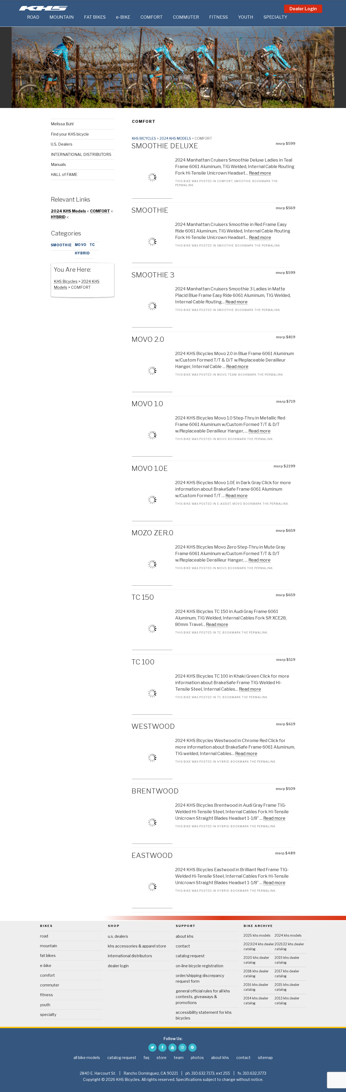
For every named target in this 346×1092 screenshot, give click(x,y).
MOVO (222, 374)
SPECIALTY (275, 17)
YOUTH (245, 17)
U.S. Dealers (61, 144)
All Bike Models (87, 1057)
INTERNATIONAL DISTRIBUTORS (81, 154)
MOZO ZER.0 (152, 533)
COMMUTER (186, 17)
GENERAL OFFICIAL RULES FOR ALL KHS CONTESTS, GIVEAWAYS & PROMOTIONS (203, 997)
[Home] (21, 17)
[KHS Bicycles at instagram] (182, 1048)
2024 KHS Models (175, 138)
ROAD (33, 17)
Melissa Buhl (62, 124)
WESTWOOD (153, 726)
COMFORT (152, 17)
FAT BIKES (95, 17)
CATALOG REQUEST (190, 955)
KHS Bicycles (144, 138)
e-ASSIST (224, 503)
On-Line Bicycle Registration (199, 965)
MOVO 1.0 (147, 403)
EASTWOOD (152, 855)
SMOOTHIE (242, 181)
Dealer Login (303, 8)
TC (219, 632)
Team (232, 374)
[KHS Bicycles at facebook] (162, 1048)
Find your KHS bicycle (70, 134)
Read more (260, 173)
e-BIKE (123, 17)
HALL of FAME (64, 174)
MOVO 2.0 (147, 339)
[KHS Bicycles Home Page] (43, 8)
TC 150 (142, 597)
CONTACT (183, 946)
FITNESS (218, 17)
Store (162, 1057)
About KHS (185, 936)
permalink (184, 185)
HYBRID (223, 761)
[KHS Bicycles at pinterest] (192, 1048)
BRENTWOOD (155, 791)
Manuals (58, 164)
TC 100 (143, 662)
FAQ (146, 1057)
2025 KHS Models (257, 935)
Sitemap (265, 1057)
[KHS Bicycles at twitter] (152, 1048)
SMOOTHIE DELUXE (164, 146)
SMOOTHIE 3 (152, 275)
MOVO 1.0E (149, 468)
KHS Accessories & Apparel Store (137, 946)
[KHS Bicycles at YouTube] (172, 1048)
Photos (197, 1057)
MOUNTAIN (61, 17)
